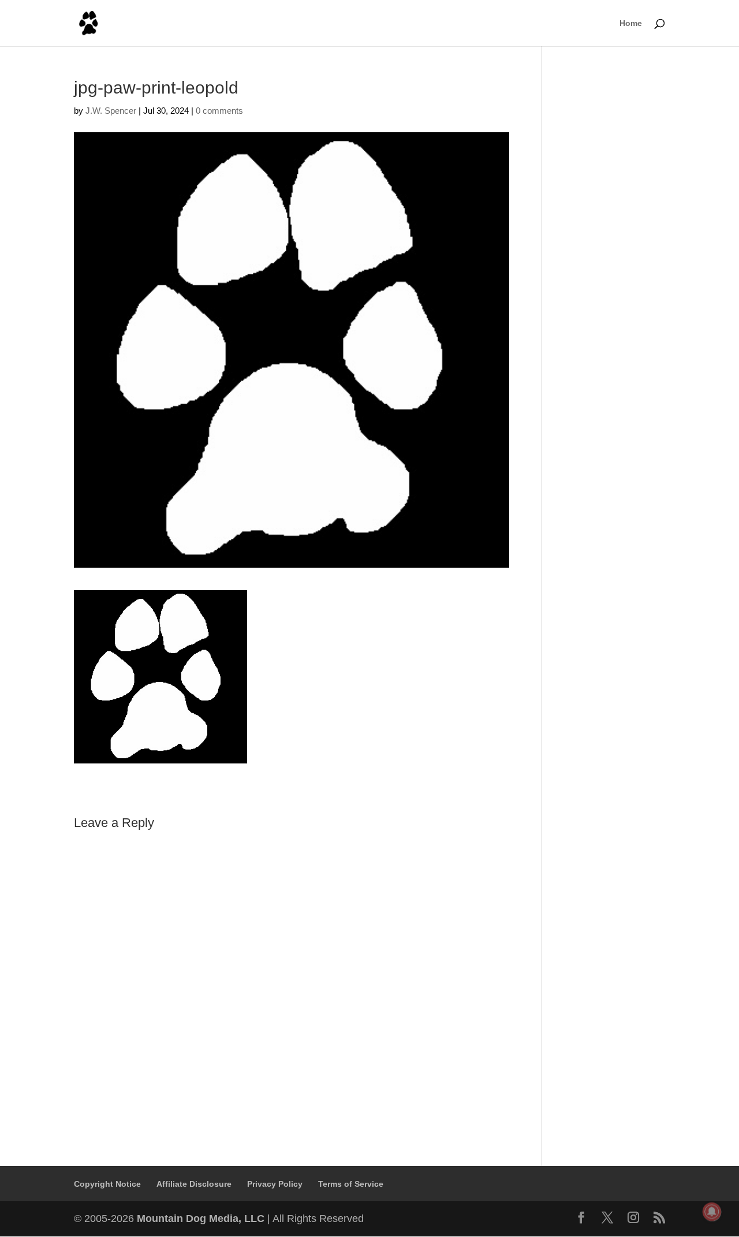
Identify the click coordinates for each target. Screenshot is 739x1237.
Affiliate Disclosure (194, 1183)
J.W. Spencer (110, 110)
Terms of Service (350, 1183)
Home (630, 23)
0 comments (219, 110)
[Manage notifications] (712, 1211)
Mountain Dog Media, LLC (200, 1218)
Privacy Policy (275, 1183)
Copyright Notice (107, 1183)
